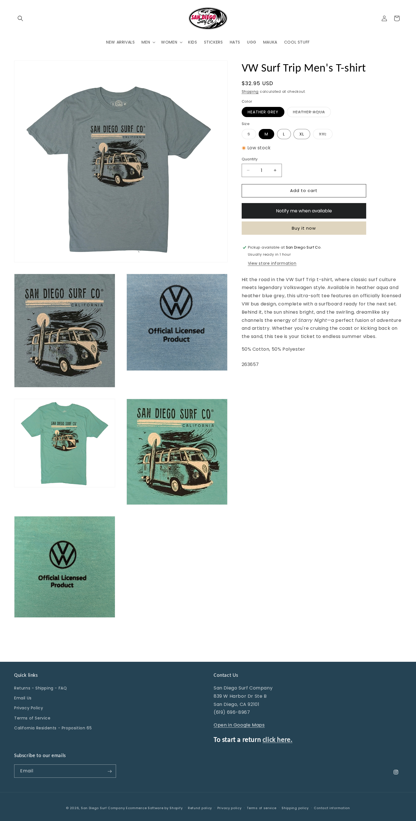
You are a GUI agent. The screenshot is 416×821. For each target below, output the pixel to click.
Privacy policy (229, 807)
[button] (20, 18)
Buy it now (304, 228)
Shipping (250, 91)
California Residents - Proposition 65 (53, 728)
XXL (326, 135)
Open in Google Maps (239, 725)
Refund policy (200, 807)
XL (301, 134)
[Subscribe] (109, 771)
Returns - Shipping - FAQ (40, 688)
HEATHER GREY (263, 112)
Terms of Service (32, 718)
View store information (272, 263)
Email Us (23, 698)
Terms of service (261, 807)
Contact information (332, 807)
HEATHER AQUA (312, 113)
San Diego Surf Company (103, 808)
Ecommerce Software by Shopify (154, 808)
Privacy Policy (28, 708)
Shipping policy (295, 807)
